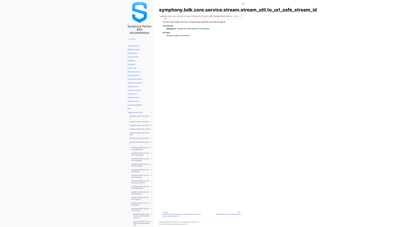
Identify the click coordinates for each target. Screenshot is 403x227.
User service (132, 94)
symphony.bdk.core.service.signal (140, 204)
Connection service (135, 79)
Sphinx (168, 224)
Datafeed (131, 61)
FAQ (129, 109)
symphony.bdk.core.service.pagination (140, 187)
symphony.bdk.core (135, 112)
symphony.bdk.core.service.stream (140, 209)
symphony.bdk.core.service (139, 143)
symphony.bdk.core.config (139, 129)
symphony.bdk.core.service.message (140, 176)
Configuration (133, 53)
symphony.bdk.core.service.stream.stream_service (141, 216)
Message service (134, 72)
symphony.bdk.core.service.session (140, 198)
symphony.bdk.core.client (139, 125)
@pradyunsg (178, 224)
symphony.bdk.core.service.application (140, 148)
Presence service (134, 90)
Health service (133, 101)
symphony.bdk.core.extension (139, 134)
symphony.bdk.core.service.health (140, 171)
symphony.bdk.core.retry (139, 138)
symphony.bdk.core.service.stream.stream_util (141, 223)
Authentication (133, 57)
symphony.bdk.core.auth (138, 122)
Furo (185, 224)
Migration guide (134, 50)
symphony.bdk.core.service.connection (140, 154)
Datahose (131, 64)
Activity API (132, 68)
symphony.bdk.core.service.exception (140, 165)
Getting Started (134, 46)
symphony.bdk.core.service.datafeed (140, 160)
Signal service (133, 87)
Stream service (133, 75)
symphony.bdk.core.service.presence (140, 193)
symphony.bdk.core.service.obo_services (140, 182)
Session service (134, 98)
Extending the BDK (135, 105)
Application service (135, 83)
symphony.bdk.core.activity (139, 117)
